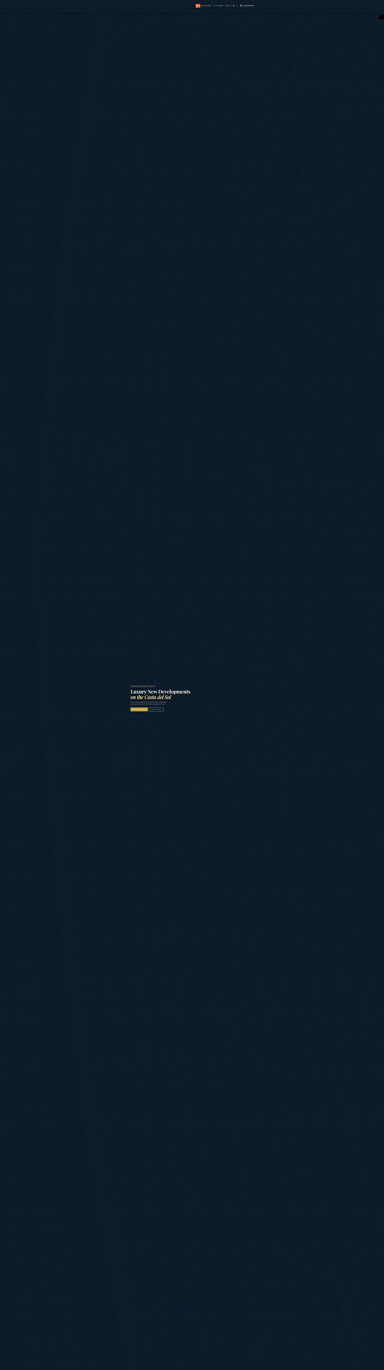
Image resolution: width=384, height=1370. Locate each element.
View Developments (138, 709)
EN (233, 5)
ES (237, 5)
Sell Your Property (218, 5)
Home (197, 5)
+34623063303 (248, 6)
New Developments (206, 5)
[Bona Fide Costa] (150, 9)
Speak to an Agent (156, 709)
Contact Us (228, 5)
